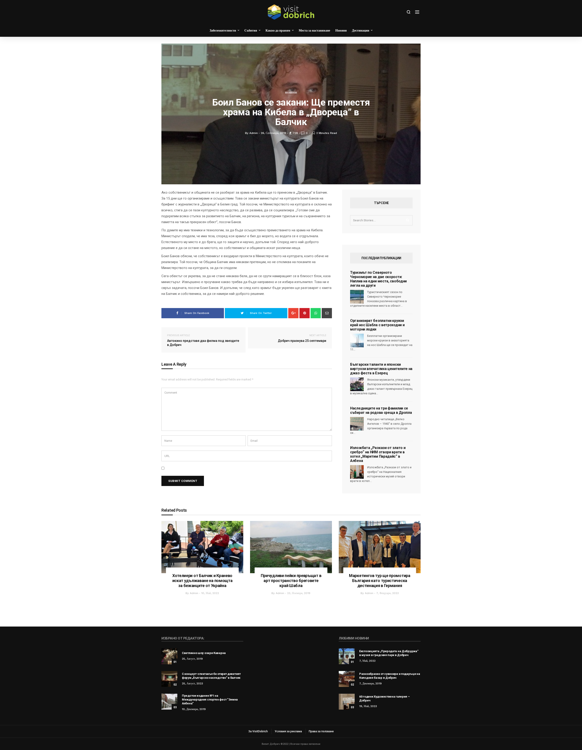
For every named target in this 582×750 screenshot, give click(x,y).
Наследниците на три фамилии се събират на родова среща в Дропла (381, 410)
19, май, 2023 (368, 706)
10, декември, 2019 (194, 709)
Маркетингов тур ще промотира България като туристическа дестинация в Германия (379, 580)
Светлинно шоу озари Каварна (204, 653)
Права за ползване (321, 731)
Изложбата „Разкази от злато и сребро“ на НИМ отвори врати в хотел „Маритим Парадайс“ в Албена (377, 454)
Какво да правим (278, 30)
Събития (250, 30)
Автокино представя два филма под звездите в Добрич (203, 340)
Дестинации (360, 30)
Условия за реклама (288, 731)
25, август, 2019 (192, 658)
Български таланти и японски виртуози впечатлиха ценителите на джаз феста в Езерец (381, 368)
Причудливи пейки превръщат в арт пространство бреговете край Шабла (291, 580)
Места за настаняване (314, 30)
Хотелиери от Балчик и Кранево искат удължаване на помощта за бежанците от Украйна (202, 580)
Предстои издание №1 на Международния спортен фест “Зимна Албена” (210, 699)
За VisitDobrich (258, 731)
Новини (341, 30)
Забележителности (223, 30)
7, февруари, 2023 (387, 593)
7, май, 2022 (367, 660)
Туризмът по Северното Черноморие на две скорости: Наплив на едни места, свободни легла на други (378, 279)
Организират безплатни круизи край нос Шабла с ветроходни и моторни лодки (377, 324)
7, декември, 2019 (370, 683)
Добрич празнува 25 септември (302, 338)
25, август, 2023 (192, 683)
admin (194, 593)
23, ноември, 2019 (298, 593)
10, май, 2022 (210, 593)
